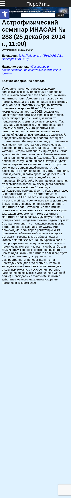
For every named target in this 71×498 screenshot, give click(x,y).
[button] (4, 14)
